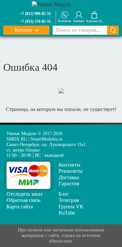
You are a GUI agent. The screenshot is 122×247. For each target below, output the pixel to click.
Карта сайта (20, 206)
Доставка (69, 177)
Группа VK (71, 206)
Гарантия (69, 183)
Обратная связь (23, 200)
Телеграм (69, 200)
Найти (113, 30)
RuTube (67, 213)
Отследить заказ (24, 194)
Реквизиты (71, 171)
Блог (64, 194)
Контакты (69, 164)
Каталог (24, 30)
